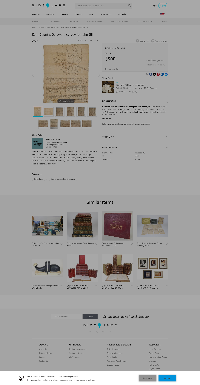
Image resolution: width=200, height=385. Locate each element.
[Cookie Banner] (100, 378)
